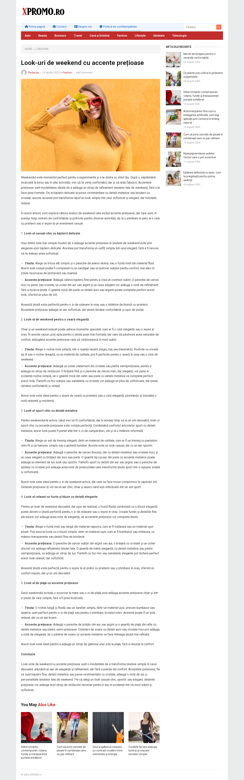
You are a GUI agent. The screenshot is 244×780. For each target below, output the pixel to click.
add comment (84, 72)
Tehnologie (179, 35)
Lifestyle (140, 35)
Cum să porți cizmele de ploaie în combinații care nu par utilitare (71, 750)
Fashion (122, 35)
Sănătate (159, 35)
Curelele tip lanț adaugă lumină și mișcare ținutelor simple (142, 750)
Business (60, 35)
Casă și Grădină (99, 35)
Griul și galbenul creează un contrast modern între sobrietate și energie (108, 750)
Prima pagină (36, 26)
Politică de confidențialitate (119, 26)
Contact (61, 26)
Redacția (33, 72)
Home (28, 49)
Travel (78, 35)
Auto (28, 35)
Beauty (42, 35)
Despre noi (85, 26)
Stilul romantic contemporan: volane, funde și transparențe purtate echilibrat (201, 95)
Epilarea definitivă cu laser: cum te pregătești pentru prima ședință (202, 176)
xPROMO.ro (36, 774)
